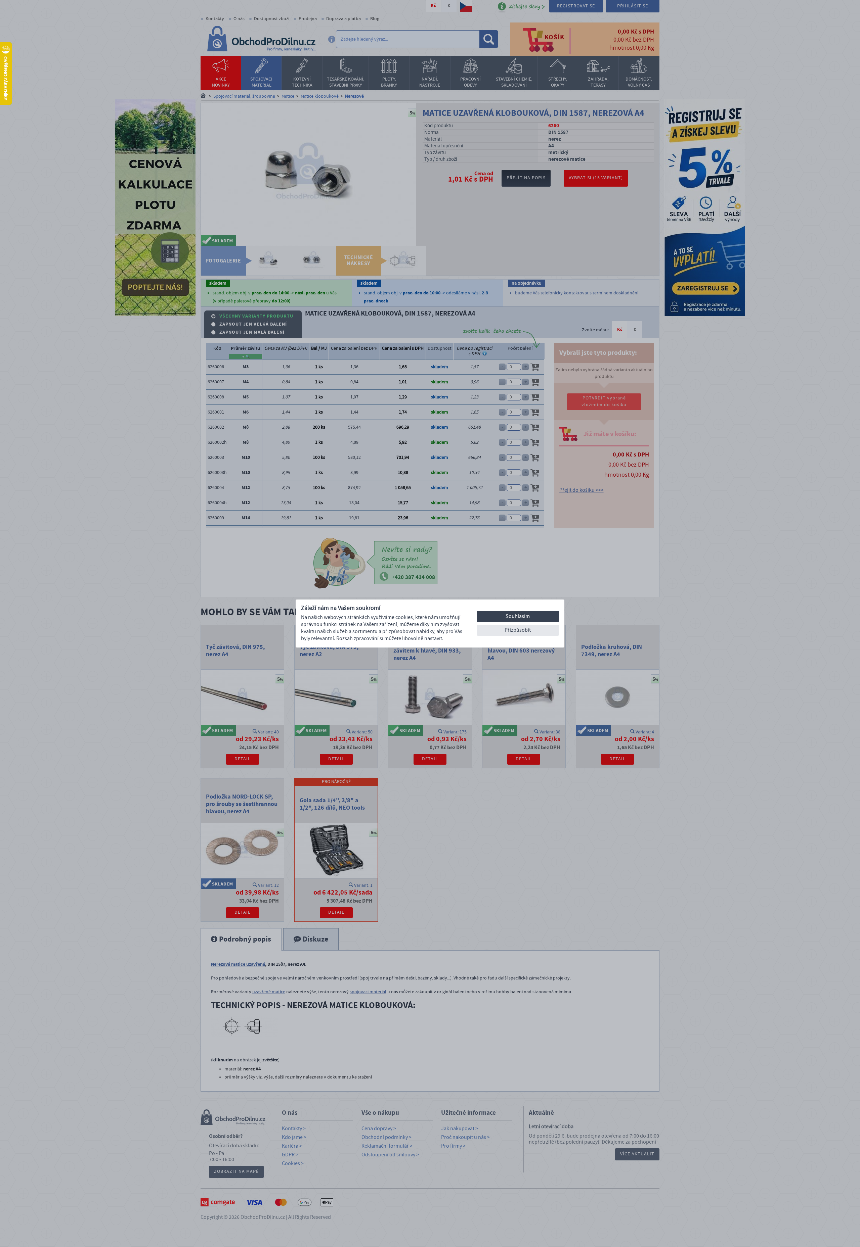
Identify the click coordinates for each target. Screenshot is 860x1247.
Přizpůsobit (518, 630)
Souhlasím (518, 616)
